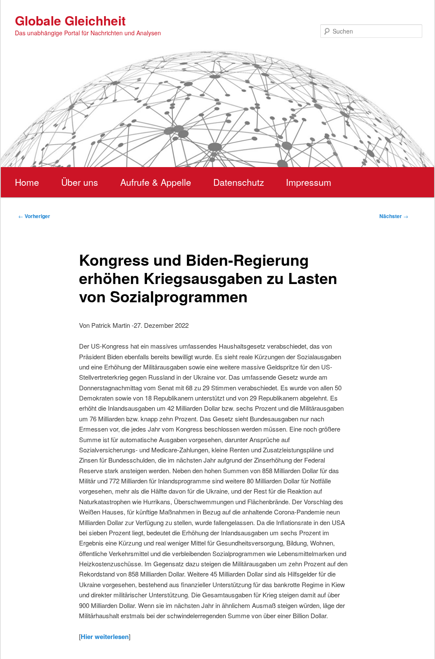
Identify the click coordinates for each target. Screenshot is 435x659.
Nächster (393, 216)
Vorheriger (34, 216)
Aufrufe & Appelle (155, 182)
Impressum (308, 182)
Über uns (79, 182)
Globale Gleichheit (70, 20)
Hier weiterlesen (105, 636)
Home (27, 182)
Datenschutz (238, 182)
